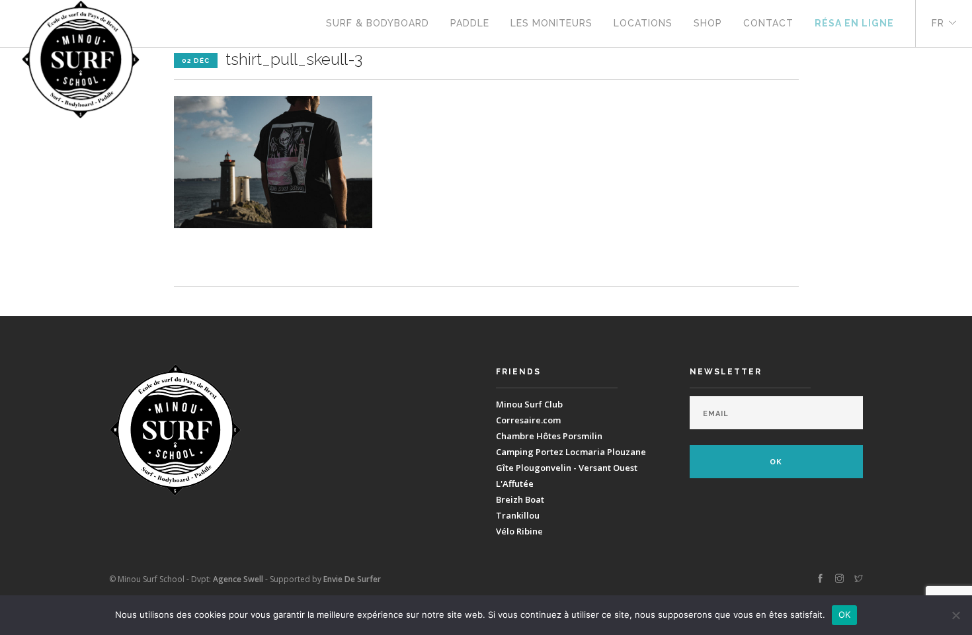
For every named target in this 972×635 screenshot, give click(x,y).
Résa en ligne (854, 23)
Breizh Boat (520, 499)
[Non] (955, 615)
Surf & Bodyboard (377, 23)
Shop (708, 23)
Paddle (469, 23)
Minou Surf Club (529, 404)
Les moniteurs (551, 23)
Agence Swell (238, 579)
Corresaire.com (528, 420)
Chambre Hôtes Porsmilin (549, 436)
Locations (643, 23)
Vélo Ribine (519, 531)
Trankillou (518, 515)
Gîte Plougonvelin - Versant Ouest (566, 468)
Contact (768, 23)
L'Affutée (515, 483)
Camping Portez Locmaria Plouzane (571, 452)
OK (844, 614)
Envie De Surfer (352, 579)
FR (938, 23)
